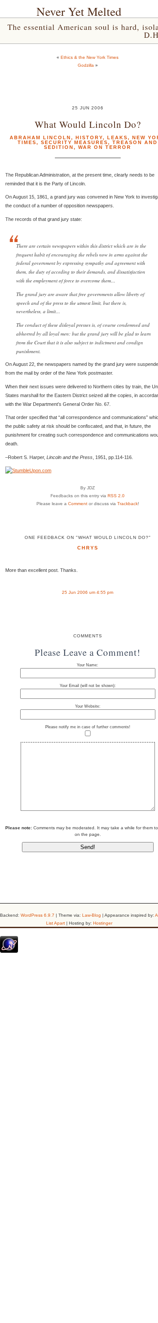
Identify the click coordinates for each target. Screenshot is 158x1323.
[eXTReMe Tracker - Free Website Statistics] (9, 951)
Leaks (117, 137)
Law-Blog (91, 915)
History (89, 137)
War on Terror (104, 147)
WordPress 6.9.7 (37, 915)
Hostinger (102, 923)
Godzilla (86, 65)
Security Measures (74, 142)
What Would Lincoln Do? (88, 124)
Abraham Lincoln (40, 137)
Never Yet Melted (79, 11)
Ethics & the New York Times (89, 57)
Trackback (127, 503)
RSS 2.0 (116, 495)
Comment (77, 503)
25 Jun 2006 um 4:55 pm (87, 592)
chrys (87, 547)
